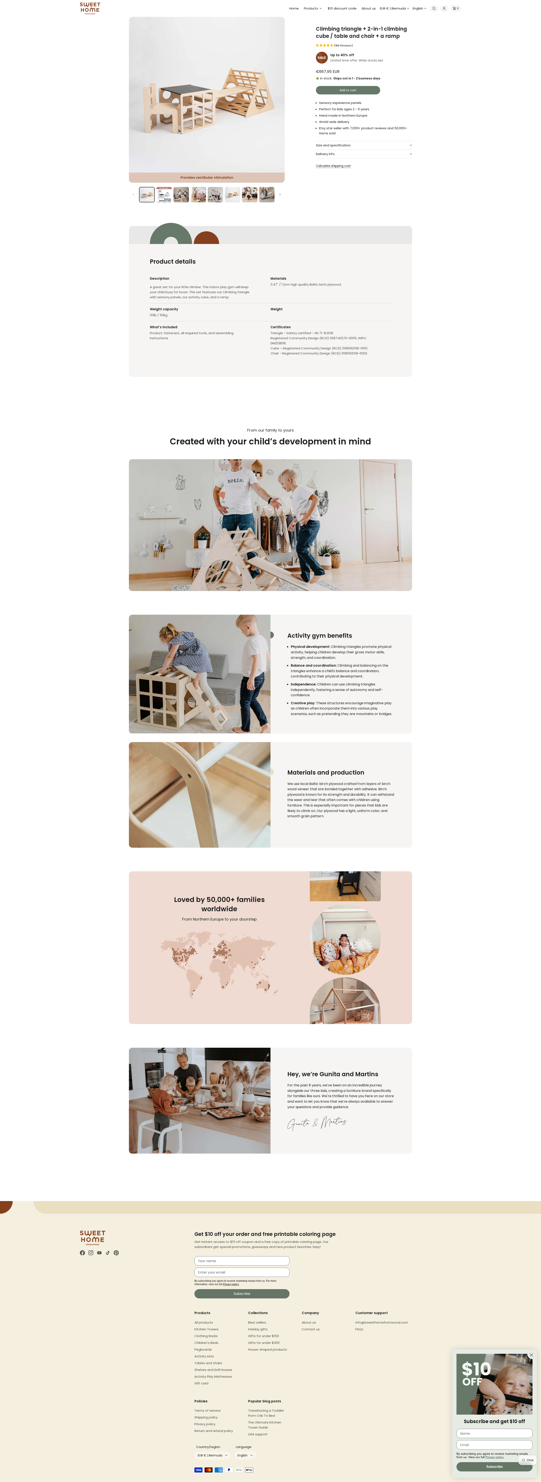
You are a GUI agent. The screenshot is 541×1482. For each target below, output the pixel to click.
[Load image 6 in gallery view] (232, 194)
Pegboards (203, 1349)
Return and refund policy (213, 1431)
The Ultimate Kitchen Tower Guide (264, 1425)
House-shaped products (267, 1349)
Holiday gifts (258, 1329)
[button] (313, 8)
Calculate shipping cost (333, 166)
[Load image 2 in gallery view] (164, 194)
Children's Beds (206, 1342)
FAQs (359, 1329)
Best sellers (257, 1322)
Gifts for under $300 (264, 1342)
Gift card (201, 1383)
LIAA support (258, 1434)
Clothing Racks (206, 1336)
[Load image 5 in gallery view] (215, 194)
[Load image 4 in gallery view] (198, 194)
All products (203, 1322)
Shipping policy (206, 1417)
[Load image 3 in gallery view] (181, 194)
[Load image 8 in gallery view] (267, 194)
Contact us (311, 1329)
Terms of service (207, 1410)
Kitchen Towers (206, 1329)
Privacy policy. (231, 1284)
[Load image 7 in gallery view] (249, 194)
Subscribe (242, 1293)
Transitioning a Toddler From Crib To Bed (266, 1413)
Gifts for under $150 (263, 1336)
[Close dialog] (531, 1355)
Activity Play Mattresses (213, 1376)
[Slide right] (280, 194)
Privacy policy (204, 1424)
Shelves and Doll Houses (213, 1370)
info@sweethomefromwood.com (381, 1322)
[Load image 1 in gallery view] (146, 194)
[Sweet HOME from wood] (90, 8)
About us (309, 1322)
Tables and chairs (208, 1363)
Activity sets (204, 1356)
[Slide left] (133, 194)
